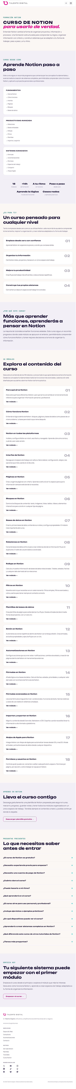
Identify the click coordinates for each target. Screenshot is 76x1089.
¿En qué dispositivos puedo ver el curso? (23, 922)
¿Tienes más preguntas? (15, 944)
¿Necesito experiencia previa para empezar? (25, 868)
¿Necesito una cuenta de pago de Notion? (24, 876)
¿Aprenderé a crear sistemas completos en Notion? (29, 929)
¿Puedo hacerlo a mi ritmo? (16, 891)
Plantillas (6, 1054)
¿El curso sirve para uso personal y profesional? (27, 906)
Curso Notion (7, 1060)
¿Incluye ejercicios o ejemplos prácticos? (23, 914)
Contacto (6, 1043)
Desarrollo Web (8, 1034)
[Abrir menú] (71, 3)
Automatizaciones (9, 1040)
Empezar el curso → (15, 999)
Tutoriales (6, 1057)
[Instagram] (17, 1068)
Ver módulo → (11, 401)
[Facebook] (4, 1074)
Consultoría (6, 1037)
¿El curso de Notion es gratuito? (19, 860)
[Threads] (17, 1071)
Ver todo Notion (8, 1051)
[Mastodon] (17, 1074)
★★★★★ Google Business (10, 1026)
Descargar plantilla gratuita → (20, 819)
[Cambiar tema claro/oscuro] (66, 3)
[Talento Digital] (13, 1017)
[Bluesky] (10, 1074)
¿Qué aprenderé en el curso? (17, 899)
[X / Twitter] (4, 1068)
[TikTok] (10, 1071)
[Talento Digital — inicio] (20, 3)
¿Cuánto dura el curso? (14, 883)
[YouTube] (10, 1068)
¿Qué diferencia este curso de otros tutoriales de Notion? (31, 937)
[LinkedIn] (4, 1071)
